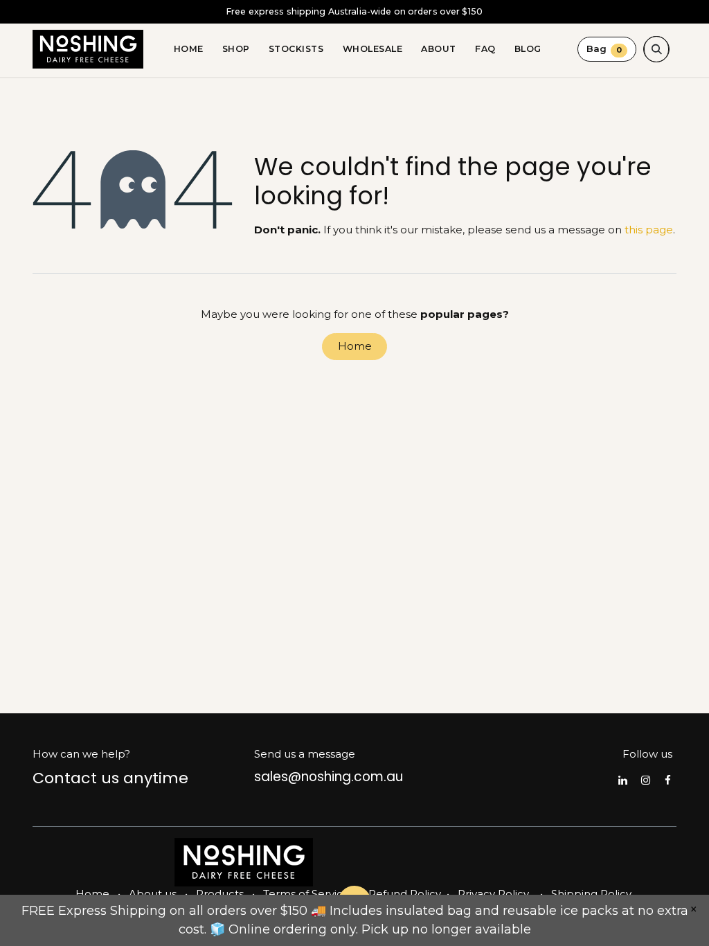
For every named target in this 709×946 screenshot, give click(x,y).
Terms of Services (308, 893)
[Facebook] (667, 780)
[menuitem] (188, 49)
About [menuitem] (438, 49)
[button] (656, 49)
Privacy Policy (493, 893)
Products (220, 893)
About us (153, 893)
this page (649, 229)
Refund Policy (404, 893)
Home (355, 345)
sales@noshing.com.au (328, 776)
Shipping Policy (591, 893)
